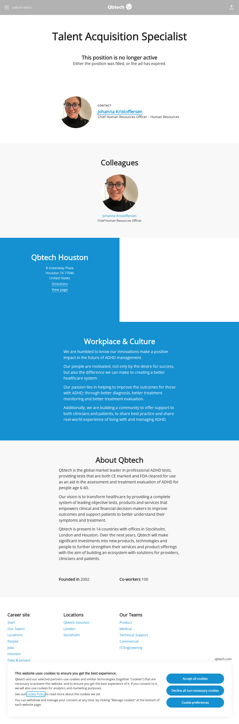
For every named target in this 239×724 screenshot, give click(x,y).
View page (60, 289)
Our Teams (16, 628)
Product (126, 622)
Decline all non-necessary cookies (195, 691)
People (12, 641)
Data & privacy (18, 660)
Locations (15, 635)
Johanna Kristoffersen (120, 111)
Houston (14, 654)
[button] (231, 7)
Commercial (129, 641)
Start (11, 622)
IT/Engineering (131, 647)
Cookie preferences (195, 702)
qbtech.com (223, 659)
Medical (126, 628)
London (69, 628)
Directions (60, 283)
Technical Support (134, 635)
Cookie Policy (36, 694)
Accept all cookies (195, 679)
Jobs (10, 647)
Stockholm (71, 635)
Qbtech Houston (76, 622)
